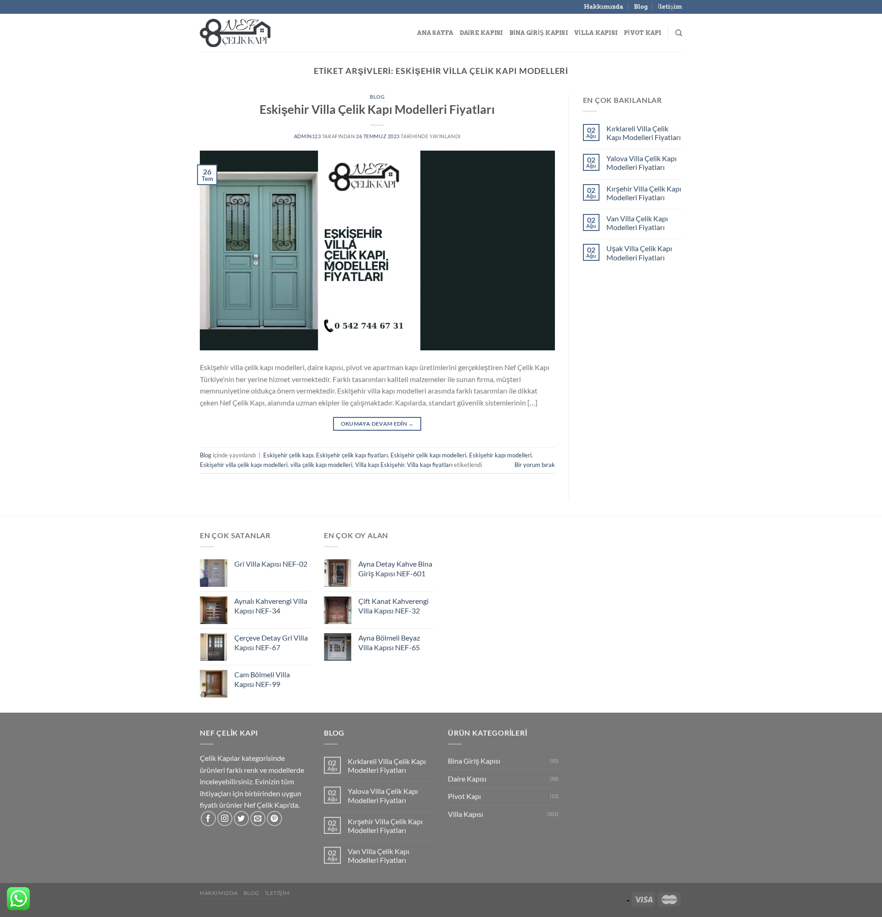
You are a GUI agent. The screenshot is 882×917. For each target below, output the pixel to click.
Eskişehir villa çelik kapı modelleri (244, 464)
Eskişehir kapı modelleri (500, 455)
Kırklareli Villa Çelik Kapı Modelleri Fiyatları (643, 132)
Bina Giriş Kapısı (538, 32)
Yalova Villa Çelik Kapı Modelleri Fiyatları (641, 162)
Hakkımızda (603, 6)
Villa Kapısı (595, 32)
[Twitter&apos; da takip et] (241, 818)
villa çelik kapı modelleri (321, 464)
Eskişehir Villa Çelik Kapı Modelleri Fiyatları (377, 109)
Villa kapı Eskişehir (379, 464)
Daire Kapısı (481, 32)
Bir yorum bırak (534, 464)
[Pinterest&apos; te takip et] (274, 818)
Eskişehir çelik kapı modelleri (428, 455)
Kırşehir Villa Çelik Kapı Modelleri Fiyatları (643, 193)
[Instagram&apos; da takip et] (224, 818)
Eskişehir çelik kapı (288, 455)
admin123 (307, 136)
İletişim (670, 6)
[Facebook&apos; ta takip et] (208, 818)
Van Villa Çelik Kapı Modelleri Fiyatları (637, 222)
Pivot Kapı (643, 32)
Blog (641, 6)
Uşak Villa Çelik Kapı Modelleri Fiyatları (639, 252)
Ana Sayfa (435, 32)
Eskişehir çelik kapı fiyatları (352, 455)
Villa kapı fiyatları (429, 464)
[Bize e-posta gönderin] (258, 818)
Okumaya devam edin (377, 423)
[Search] (678, 33)
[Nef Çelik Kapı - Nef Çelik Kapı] (246, 33)
